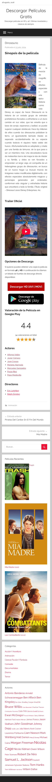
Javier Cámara (13, 358)
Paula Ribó (12, 372)
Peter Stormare (11, 755)
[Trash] (17, 482)
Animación (12, 405)
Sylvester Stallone (21, 765)
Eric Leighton (13, 391)
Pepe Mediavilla (14, 375)
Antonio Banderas (15, 693)
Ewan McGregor (14, 715)
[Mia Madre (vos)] (26, 534)
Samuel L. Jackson (19, 759)
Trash (31, 465)
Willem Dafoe (30, 769)
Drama (8, 672)
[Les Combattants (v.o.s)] (26, 602)
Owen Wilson (38, 749)
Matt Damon (22, 737)
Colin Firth (23, 711)
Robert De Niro (27, 754)
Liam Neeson (32, 732)
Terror (7, 676)
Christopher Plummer (11, 711)
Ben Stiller (18, 702)
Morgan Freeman (22, 742)
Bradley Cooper (28, 702)
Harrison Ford (10, 720)
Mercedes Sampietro (16, 368)
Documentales (11, 668)
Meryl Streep (34, 737)
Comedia (9, 664)
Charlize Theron (38, 707)
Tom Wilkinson (10, 769)
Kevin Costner (35, 729)
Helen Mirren (21, 720)
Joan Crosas (12, 361)
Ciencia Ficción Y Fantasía (16, 660)
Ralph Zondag (13, 394)
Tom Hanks (37, 764)
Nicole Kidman (22, 749)
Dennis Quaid (32, 711)
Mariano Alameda (15, 365)
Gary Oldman (39, 715)
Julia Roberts (24, 729)
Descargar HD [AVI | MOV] (26, 286)
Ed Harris (40, 711)
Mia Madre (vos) (12, 567)
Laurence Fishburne (14, 733)
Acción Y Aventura (13, 651)
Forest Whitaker (29, 715)
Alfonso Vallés (13, 355)
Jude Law (15, 729)
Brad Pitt (37, 702)
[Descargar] (26, 304)
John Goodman (23, 723)
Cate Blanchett (27, 707)
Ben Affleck (29, 697)
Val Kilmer (19, 769)
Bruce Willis (13, 707)
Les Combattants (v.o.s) (15, 635)
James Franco (32, 719)
